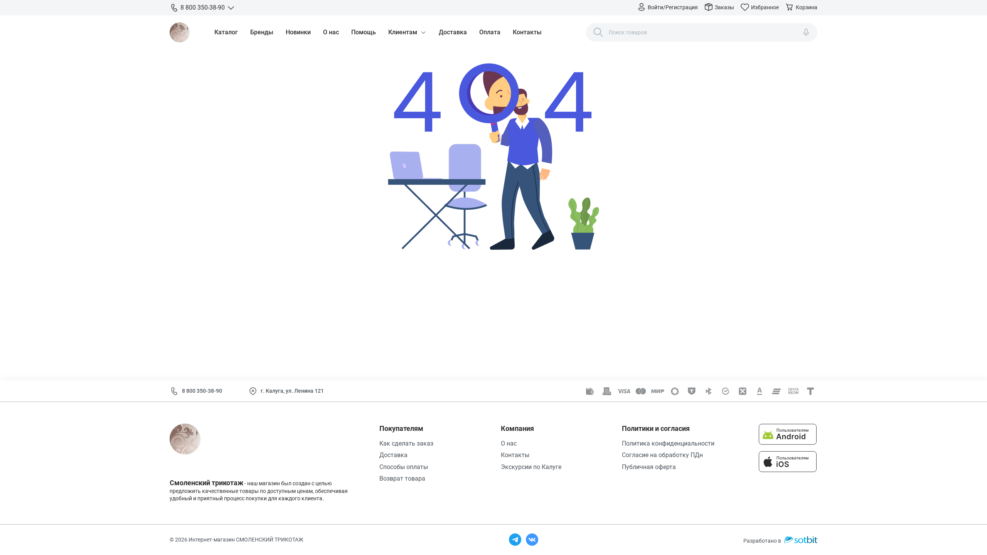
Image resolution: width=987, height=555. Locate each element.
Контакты (527, 32)
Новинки (298, 32)
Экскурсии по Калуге (531, 467)
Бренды (261, 32)
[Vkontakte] (532, 539)
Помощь (363, 32)
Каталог (226, 32)
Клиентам (402, 32)
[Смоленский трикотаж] (180, 32)
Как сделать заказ (406, 443)
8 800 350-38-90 (202, 391)
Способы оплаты (403, 467)
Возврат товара (402, 478)
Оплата (489, 32)
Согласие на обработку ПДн (662, 455)
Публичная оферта (649, 467)
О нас (331, 32)
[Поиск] (598, 32)
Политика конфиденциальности (668, 443)
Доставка (453, 32)
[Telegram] (515, 539)
